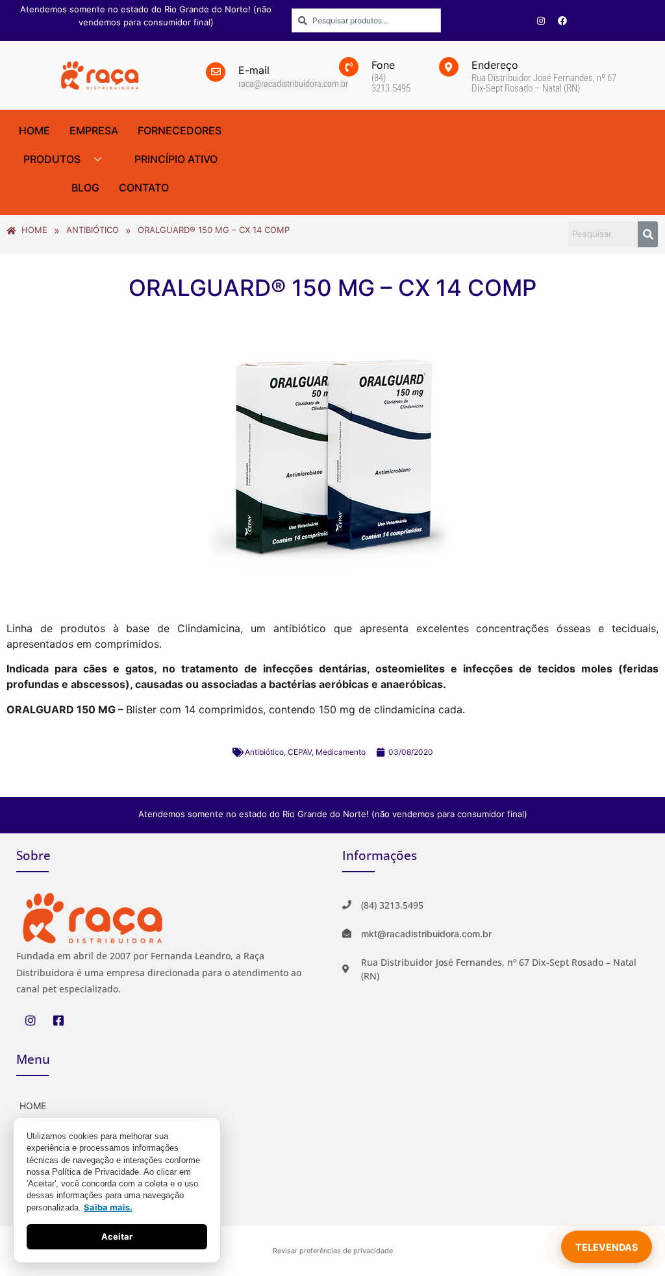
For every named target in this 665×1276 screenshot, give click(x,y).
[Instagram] (541, 21)
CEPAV (300, 752)
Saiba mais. (108, 1207)
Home (34, 130)
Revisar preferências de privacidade (333, 1250)
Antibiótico (264, 752)
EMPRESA (93, 130)
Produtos (52, 159)
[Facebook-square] (58, 1020)
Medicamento (341, 752)
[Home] (169, 1104)
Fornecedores (179, 130)
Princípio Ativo (176, 159)
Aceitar (116, 1236)
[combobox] (366, 20)
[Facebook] (562, 21)
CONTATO (144, 187)
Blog (85, 187)
